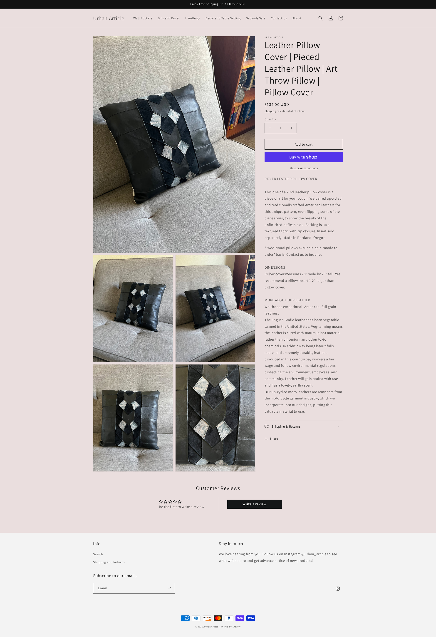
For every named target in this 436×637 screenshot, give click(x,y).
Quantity (270, 119)
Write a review (254, 504)
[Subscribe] (170, 588)
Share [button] (274, 438)
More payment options (304, 168)
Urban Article (211, 626)
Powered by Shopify (230, 626)
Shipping (270, 111)
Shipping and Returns (109, 562)
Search (98, 554)
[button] (321, 18)
